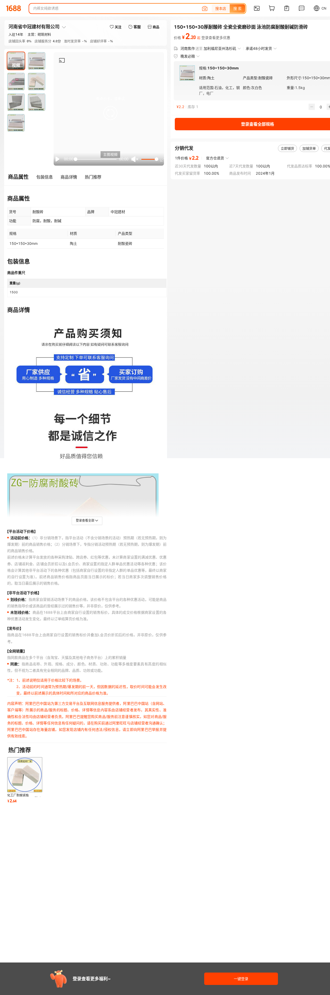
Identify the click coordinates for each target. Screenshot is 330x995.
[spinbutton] (320, 106)
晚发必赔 (187, 56)
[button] (110, 113)
